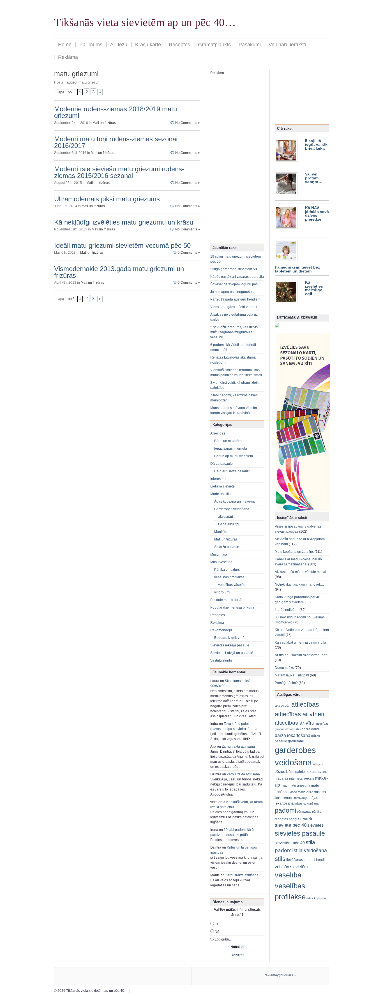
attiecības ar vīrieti (299, 714)
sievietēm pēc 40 (290, 842)
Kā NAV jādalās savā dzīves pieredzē (317, 213)
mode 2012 (305, 792)
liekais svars (316, 771)
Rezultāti (237, 955)
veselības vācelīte (231, 585)
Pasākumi (250, 44)
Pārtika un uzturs (227, 570)
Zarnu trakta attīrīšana (238, 746)
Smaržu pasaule (226, 547)
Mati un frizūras (104, 123)
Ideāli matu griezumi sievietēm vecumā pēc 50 (122, 245)
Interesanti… (220, 479)
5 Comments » (189, 253)
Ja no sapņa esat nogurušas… (233, 292)
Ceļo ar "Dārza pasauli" (232, 471)
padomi (285, 810)
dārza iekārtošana (292, 735)
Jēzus (280, 771)
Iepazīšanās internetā (230, 448)
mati (284, 785)
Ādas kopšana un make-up (234, 501)
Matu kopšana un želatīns (294, 552)
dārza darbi (310, 729)
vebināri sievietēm (291, 866)
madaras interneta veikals (294, 778)
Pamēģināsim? (286, 683)
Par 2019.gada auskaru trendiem (235, 299)
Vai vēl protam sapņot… (313, 178)
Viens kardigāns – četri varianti (233, 307)
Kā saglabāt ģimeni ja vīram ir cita (300, 642)
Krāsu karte (148, 44)
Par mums (90, 44)
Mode (293, 792)
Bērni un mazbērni (228, 441)
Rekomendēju (221, 630)
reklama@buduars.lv (280, 975)
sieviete (305, 818)
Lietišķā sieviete (222, 486)
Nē (217, 932)
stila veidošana (310, 850)
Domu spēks (284, 668)
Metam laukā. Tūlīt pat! (292, 675)
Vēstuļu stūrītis (221, 660)
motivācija (301, 797)
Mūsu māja (218, 554)
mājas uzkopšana (306, 803)
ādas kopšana (316, 898)
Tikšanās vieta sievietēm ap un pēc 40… (145, 22)
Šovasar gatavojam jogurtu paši (234, 284)
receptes (281, 819)
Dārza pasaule (221, 464)
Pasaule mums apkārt (226, 600)
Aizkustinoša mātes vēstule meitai (300, 572)
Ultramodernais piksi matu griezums (107, 199)
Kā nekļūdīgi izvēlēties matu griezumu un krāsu (123, 222)
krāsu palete (295, 772)
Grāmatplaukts (214, 44)
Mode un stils (220, 494)
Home (64, 44)
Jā (216, 924)
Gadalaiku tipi (228, 524)
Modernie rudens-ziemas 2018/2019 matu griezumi (115, 112)
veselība (288, 875)
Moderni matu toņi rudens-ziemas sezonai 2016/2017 (115, 142)
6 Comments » (189, 283)
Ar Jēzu (118, 44)
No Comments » (187, 123)
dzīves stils (293, 729)
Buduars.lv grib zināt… (231, 638)
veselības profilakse (229, 577)
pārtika (316, 811)
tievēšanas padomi (300, 860)
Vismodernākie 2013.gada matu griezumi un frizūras (119, 272)
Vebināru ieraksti (287, 44)
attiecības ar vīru (295, 723)
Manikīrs (220, 532)
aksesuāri (225, 517)
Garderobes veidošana (231, 509)
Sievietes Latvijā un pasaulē (231, 653)
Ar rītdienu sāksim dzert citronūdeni (301, 655)
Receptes (179, 44)
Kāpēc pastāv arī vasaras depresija (237, 277)
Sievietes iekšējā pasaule (229, 645)
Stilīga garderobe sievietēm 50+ (234, 269)
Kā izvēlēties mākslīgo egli (314, 288)
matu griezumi (299, 785)
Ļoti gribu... (223, 939)
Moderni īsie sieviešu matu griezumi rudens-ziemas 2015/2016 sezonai (119, 172)
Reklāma (68, 57)
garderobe (296, 741)
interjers (318, 764)
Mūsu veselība (221, 562)
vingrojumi (222, 592)
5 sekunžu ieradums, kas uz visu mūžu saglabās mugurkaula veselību (235, 332)
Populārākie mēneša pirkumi (232, 607)
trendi (320, 860)
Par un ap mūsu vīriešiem (233, 456)
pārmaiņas (304, 811)
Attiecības (217, 433)
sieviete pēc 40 (290, 825)
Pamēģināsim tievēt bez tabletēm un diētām (297, 269)
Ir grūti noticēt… (287, 610)
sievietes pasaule (300, 833)
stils (280, 858)
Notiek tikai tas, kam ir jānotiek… (299, 584)
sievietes (315, 825)
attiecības (305, 704)
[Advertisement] (232, 159)
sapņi (293, 819)
